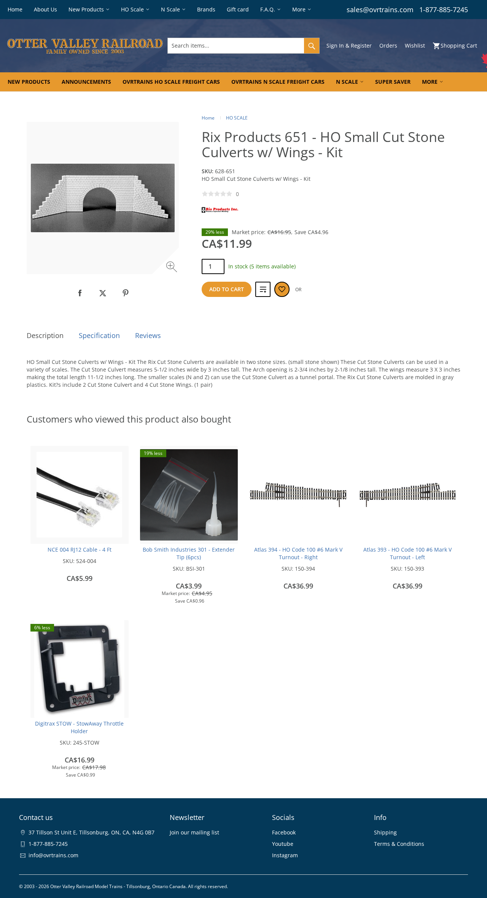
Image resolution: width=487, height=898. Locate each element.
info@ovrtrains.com (53, 855)
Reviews (148, 335)
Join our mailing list (194, 832)
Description (45, 335)
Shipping (385, 832)
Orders (388, 45)
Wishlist (415, 45)
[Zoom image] (172, 268)
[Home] (85, 45)
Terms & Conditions (399, 843)
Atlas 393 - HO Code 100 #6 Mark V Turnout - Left (407, 553)
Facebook (284, 832)
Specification (99, 335)
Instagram (285, 855)
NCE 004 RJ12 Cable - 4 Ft (79, 549)
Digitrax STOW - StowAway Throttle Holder (79, 727)
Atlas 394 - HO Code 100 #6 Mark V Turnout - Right (298, 553)
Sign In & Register (349, 45)
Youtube (282, 843)
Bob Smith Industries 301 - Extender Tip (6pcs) (189, 553)
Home (208, 118)
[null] (80, 293)
